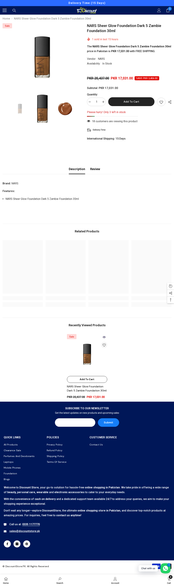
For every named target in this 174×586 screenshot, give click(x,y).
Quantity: (92, 94)
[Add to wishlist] (161, 102)
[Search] (14, 10)
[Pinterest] (26, 543)
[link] (23, 298)
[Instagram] (17, 543)
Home (6, 18)
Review (95, 169)
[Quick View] (104, 337)
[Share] (168, 102)
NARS (101, 58)
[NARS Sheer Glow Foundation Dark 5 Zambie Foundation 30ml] (87, 354)
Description (77, 169)
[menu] (5, 10)
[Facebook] (7, 543)
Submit (108, 422)
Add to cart (131, 101)
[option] (42, 57)
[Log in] (159, 10)
